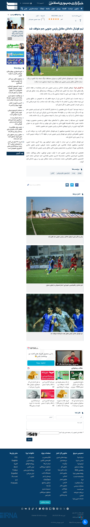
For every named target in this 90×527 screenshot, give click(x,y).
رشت (73, 173)
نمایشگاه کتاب (46, 473)
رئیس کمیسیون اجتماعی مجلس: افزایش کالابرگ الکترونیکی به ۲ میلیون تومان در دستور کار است (15, 89)
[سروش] (43, 509)
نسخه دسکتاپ (45, 502)
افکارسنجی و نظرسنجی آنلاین (45, 459)
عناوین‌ (77, 9)
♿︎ (85, 522)
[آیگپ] (50, 509)
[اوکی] (29, 509)
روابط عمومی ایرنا (78, 473)
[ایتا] (46, 509)
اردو (16, 480)
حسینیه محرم (46, 489)
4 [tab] (8, 14)
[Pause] (57, 364)
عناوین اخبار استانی (63, 475)
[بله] (53, 509)
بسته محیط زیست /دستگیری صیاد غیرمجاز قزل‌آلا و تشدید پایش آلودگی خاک (15, 121)
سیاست (70, 9)
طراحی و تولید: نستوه (77, 518)
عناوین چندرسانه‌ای (63, 494)
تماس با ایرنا (79, 460)
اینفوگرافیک (46, 479)
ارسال (29, 439)
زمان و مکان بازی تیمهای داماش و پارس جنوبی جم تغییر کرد (65, 237)
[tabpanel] (15, 29)
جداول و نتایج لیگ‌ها (46, 484)
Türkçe (15, 470)
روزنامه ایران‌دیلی (28, 470)
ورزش (58, 9)
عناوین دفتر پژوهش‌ (63, 487)
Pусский (15, 476)
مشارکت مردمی (78, 486)
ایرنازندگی (31, 457)
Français (14, 483)
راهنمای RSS (79, 470)
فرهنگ (42, 9)
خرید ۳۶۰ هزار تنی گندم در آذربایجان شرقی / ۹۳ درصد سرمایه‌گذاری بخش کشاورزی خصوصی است (14, 145)
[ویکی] (25, 509)
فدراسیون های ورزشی (63, 173)
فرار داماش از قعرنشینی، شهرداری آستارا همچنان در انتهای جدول (64, 285)
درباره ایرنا (80, 457)
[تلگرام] (67, 509)
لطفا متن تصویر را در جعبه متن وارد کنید (71, 433)
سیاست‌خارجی (33, 9)
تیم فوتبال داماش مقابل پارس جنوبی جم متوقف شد (56, 29)
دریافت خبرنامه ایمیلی (78, 494)
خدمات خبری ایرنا (78, 499)
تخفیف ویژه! (40, 363)
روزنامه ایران (30, 460)
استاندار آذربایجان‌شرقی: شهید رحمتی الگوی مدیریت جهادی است (14, 112)
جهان (53, 9)
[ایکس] (64, 509)
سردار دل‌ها (46, 463)
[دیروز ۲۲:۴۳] (15, 23)
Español (14, 473)
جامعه (48, 9)
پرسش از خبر (46, 476)
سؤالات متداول (78, 467)
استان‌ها (43, 16)
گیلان (37, 16)
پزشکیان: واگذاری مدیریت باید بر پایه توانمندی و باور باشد (17, 33)
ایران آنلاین (30, 467)
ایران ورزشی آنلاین (30, 475)
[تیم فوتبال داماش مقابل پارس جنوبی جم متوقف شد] (54, 54)
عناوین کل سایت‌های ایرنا (62, 468)
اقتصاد (64, 9)
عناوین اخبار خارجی (63, 481)
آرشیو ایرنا (80, 464)
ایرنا (65, 3)
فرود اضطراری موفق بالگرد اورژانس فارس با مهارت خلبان (14, 73)
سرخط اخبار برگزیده (63, 462)
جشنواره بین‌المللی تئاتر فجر (45, 494)
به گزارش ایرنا (78, 88)
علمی (25, 9)
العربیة (16, 464)
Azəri (16, 467)
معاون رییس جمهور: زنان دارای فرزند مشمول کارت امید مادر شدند (14, 136)
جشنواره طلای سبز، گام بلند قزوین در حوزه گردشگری (15, 81)
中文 (16, 457)
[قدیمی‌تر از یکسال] (54, 216)
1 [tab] (15, 14)
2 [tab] (13, 14)
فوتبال (79, 173)
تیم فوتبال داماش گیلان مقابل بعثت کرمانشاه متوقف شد (66, 334)
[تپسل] (28, 348)
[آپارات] (57, 509)
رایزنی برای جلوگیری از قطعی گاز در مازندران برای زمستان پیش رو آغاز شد (14, 129)
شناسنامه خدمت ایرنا (78, 478)
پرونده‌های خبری (61, 457)
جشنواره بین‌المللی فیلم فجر (45, 468)
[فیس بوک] (36, 509)
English (15, 460)
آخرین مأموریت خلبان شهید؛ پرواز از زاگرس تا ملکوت (15, 105)
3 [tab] (10, 14)
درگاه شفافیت (79, 483)
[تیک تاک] (32, 509)
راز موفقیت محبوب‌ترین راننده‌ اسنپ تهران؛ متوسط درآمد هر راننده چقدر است (14, 98)
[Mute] (60, 364)
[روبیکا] (60, 509)
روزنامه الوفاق (30, 464)
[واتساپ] (22, 509)
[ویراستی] (39, 509)
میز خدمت (80, 489)
